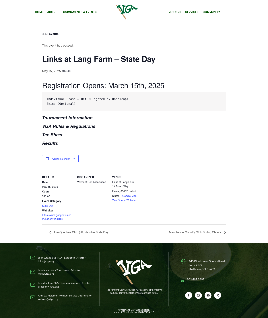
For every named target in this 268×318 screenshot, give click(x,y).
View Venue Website (124, 200)
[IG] (198, 295)
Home (39, 12)
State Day (47, 205)
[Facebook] (188, 295)
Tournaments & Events (79, 12)
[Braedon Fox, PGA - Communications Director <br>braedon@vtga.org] (61, 284)
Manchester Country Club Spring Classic (195, 232)
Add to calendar (61, 158)
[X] (217, 295)
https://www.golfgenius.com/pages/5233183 (56, 217)
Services (192, 12)
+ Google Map (128, 196)
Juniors (175, 12)
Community (211, 12)
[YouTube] (208, 295)
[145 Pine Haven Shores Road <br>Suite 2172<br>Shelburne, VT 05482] (203, 265)
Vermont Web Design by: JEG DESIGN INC (134, 312)
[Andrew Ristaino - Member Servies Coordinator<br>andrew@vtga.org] (61, 297)
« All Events (50, 34)
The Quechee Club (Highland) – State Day (80, 232)
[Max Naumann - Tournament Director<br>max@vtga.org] (61, 272)
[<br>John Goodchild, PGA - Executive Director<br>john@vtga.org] (61, 257)
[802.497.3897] (203, 279)
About (52, 12)
